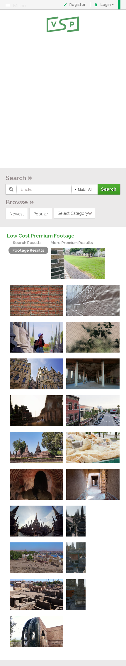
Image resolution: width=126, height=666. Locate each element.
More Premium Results (72, 242)
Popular (40, 214)
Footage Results (28, 250)
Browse (17, 202)
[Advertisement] (63, 101)
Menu (19, 6)
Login (106, 4)
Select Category (73, 213)
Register (77, 4)
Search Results (27, 242)
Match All (85, 189)
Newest (17, 214)
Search (16, 178)
